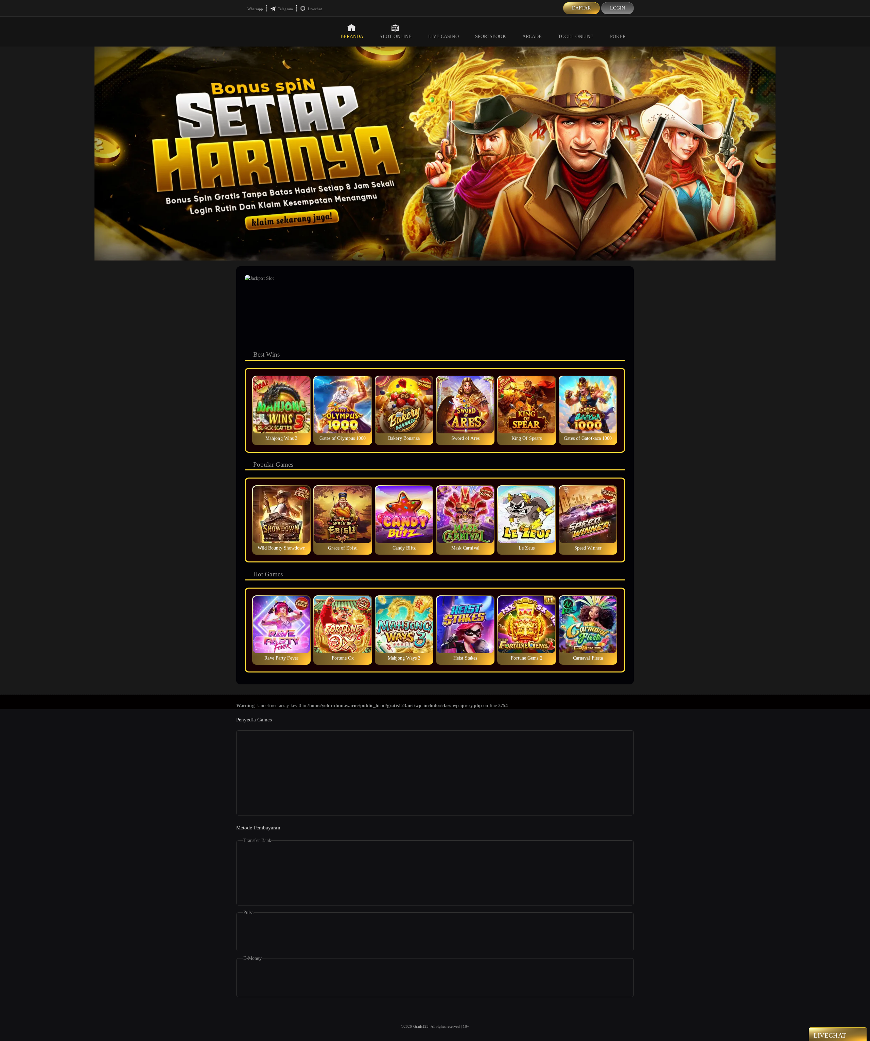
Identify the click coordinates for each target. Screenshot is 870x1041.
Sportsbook (490, 36)
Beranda (352, 36)
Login (617, 8)
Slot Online (396, 36)
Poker (618, 36)
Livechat (314, 9)
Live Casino (443, 36)
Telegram (285, 9)
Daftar (581, 8)
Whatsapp (254, 9)
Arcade (532, 36)
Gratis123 (421, 1026)
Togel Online (575, 36)
